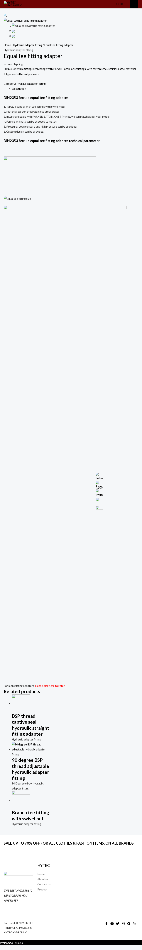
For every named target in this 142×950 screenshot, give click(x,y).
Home (7, 45)
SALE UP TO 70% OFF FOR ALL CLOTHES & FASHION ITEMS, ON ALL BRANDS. (69, 843)
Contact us (44, 884)
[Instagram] (123, 923)
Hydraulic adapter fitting (27, 45)
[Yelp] (134, 923)
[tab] (75, 88)
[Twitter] (117, 923)
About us (42, 879)
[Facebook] (106, 923)
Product (42, 889)
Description (19, 88)
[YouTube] (112, 923)
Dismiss (18, 942)
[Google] (128, 923)
